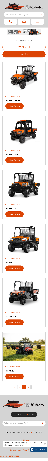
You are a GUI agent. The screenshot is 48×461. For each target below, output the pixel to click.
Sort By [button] (24, 54)
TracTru (32, 432)
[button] (10, 22)
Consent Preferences (9, 456)
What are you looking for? (17, 14)
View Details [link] (14, 106)
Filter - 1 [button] (25, 47)
